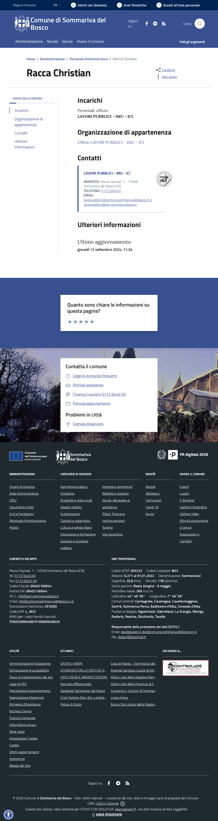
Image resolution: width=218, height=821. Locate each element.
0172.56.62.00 (25, 575)
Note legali (17, 731)
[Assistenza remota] (122, 803)
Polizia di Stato (70, 704)
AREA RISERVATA (109, 814)
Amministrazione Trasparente (30, 663)
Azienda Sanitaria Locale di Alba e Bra (137, 670)
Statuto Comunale (22, 717)
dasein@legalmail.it (132, 636)
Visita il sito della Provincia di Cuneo (136, 683)
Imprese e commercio (117, 486)
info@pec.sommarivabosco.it (38, 596)
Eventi (184, 486)
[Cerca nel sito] (200, 23)
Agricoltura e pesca (73, 486)
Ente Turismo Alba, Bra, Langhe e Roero (88, 697)
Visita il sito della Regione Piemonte (136, 677)
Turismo (107, 527)
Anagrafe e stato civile (76, 500)
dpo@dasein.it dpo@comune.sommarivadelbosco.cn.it (159, 631)
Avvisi (150, 513)
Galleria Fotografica (193, 507)
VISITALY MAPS (71, 663)
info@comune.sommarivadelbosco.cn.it (46, 601)
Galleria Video (189, 513)
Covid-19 (152, 507)
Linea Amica (119, 697)
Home (30, 58)
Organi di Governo (22, 486)
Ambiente (67, 493)
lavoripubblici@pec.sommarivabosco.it (110, 204)
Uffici (12, 500)
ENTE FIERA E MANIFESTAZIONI (83, 677)
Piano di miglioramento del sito (31, 677)
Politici (14, 527)
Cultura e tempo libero (76, 527)
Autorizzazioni (70, 513)
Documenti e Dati (21, 507)
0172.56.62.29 (26, 580)
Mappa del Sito (19, 765)
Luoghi (184, 493)
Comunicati (153, 500)
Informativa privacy (23, 724)
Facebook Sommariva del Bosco (82, 690)
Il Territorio (187, 500)
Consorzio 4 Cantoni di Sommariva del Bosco (142, 690)
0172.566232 (111, 190)
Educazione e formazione (78, 534)
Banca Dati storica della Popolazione (136, 704)
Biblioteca (152, 493)
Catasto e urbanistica (75, 520)
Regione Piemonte (24, 5)
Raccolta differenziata (75, 683)
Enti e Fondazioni (21, 513)
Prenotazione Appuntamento (29, 690)
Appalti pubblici (71, 507)
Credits (14, 745)
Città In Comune (107, 803)
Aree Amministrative (24, 493)
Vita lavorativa (112, 534)
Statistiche (17, 758)
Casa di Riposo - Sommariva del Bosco (138, 663)
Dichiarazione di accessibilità (29, 670)
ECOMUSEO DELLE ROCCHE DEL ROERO (90, 670)
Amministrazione (52, 58)
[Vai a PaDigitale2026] (183, 454)
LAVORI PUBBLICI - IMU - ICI (107, 173)
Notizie (150, 486)
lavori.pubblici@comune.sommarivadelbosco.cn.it (118, 199)
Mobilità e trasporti (115, 493)
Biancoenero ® (125, 809)
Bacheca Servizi (20, 711)
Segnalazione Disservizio (26, 697)
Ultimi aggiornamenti (24, 751)
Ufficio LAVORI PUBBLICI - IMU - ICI (110, 142)
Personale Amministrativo (89, 58)
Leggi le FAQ (18, 683)
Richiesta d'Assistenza (25, 704)
